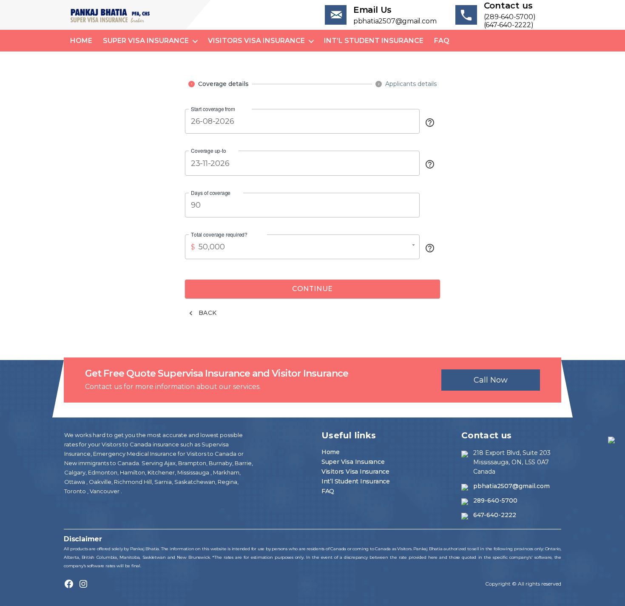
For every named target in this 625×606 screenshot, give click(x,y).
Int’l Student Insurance (373, 41)
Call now (491, 380)
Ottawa (75, 481)
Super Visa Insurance (146, 41)
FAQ (441, 41)
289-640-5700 (495, 500)
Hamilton (132, 472)
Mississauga (193, 472)
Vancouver (105, 491)
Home (81, 41)
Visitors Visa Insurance (256, 41)
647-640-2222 (494, 515)
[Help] (430, 122)
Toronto (75, 491)
